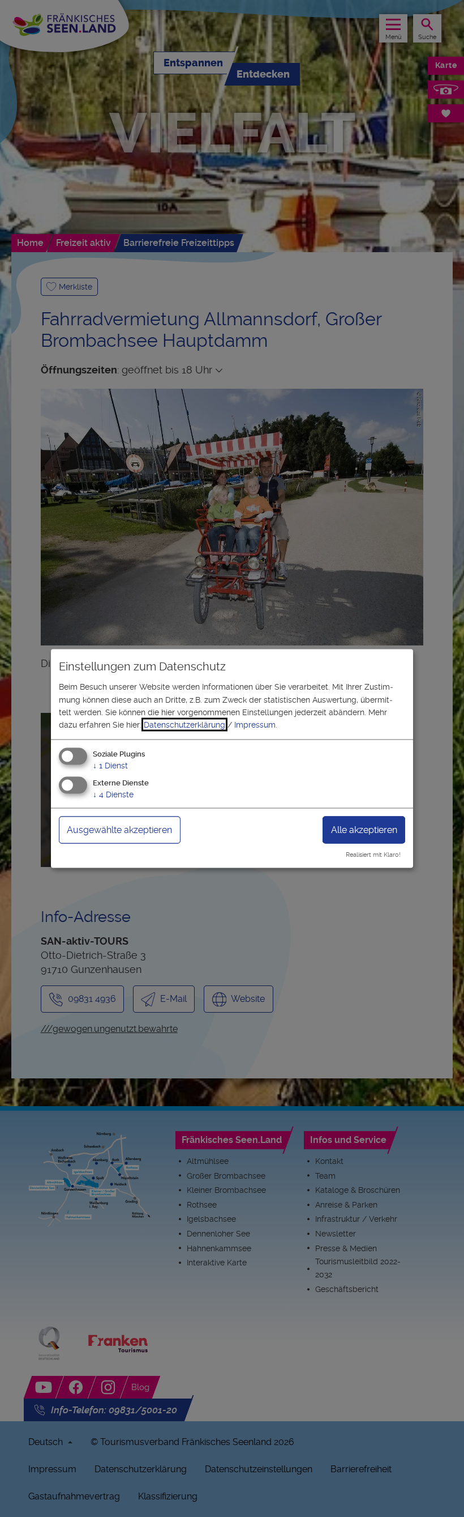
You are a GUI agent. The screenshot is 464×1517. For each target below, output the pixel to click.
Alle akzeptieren (364, 829)
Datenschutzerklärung (184, 724)
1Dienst (110, 765)
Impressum (255, 724)
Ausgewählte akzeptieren (119, 829)
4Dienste (113, 793)
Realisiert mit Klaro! (373, 855)
